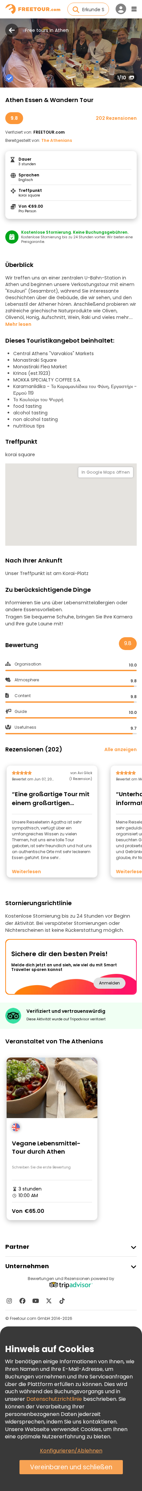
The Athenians (56, 140)
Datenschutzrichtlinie (54, 1399)
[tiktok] (62, 1301)
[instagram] (9, 1301)
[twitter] (49, 1301)
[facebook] (22, 1301)
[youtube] (36, 1301)
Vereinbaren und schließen (71, 1467)
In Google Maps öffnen (106, 472)
